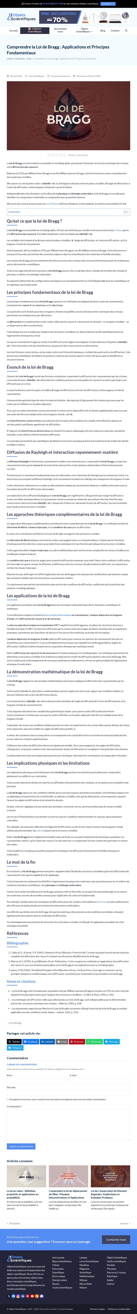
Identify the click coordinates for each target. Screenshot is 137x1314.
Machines (84, 1265)
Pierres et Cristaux (116, 1272)
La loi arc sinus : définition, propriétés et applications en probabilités (22, 1194)
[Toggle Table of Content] (124, 212)
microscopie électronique (57, 615)
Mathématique (87, 1276)
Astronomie (58, 1257)
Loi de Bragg (15, 1022)
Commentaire (14, 1106)
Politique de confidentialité (119, 1309)
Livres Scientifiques (89, 1261)
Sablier (110, 1280)
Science (110, 1283)
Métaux (83, 1280)
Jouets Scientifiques (62, 1287)
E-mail (73, 1075)
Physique (111, 1268)
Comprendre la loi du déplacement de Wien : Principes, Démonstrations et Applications (68, 1194)
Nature (83, 1287)
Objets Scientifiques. (17, 1309)
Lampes (83, 1257)
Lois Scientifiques (36, 76)
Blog (29, 58)
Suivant (124, 1223)
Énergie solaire (59, 1280)
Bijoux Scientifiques (62, 1261)
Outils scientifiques (116, 1261)
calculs (40, 830)
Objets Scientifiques (16, 58)
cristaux (118, 230)
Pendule (111, 1265)
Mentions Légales (97, 1309)
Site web (11, 1087)
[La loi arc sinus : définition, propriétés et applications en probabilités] (26, 1176)
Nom (10, 1075)
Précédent (13, 1223)
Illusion (55, 1283)
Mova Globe (86, 1283)
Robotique (112, 1276)
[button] (126, 30)
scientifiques (52, 203)
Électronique (58, 1276)
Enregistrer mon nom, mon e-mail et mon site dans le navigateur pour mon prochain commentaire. (58, 1099)
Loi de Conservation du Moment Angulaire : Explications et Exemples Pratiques (109, 1194)
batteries (101, 901)
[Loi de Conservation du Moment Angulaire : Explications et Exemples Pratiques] (110, 1176)
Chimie (55, 1265)
